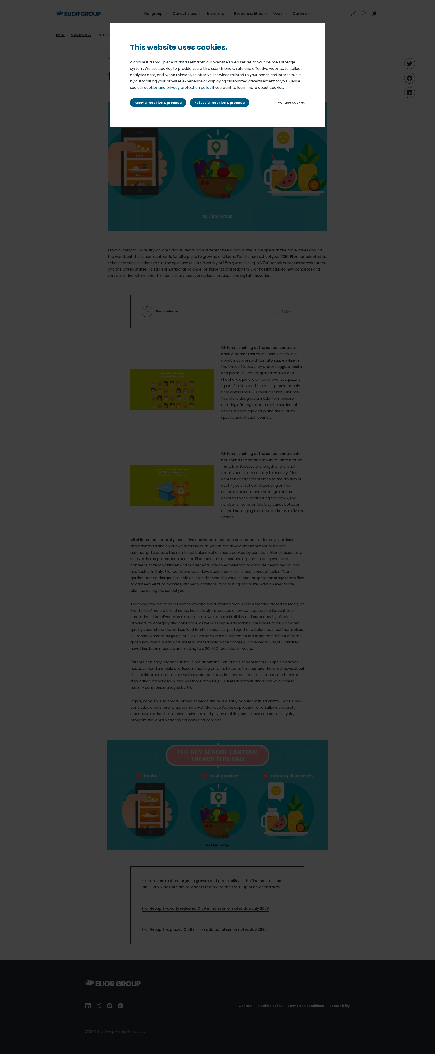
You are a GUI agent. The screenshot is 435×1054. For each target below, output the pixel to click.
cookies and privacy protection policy (177, 87)
